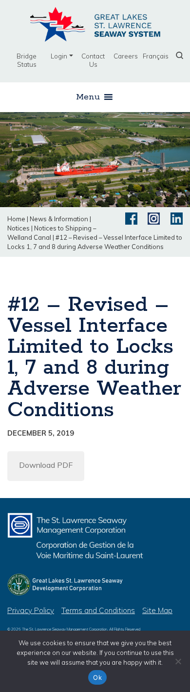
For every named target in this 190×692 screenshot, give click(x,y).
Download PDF (46, 465)
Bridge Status (27, 60)
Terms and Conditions (98, 610)
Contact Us (93, 60)
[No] (178, 661)
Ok (97, 677)
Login (59, 56)
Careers (126, 56)
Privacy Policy (30, 610)
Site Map (157, 610)
